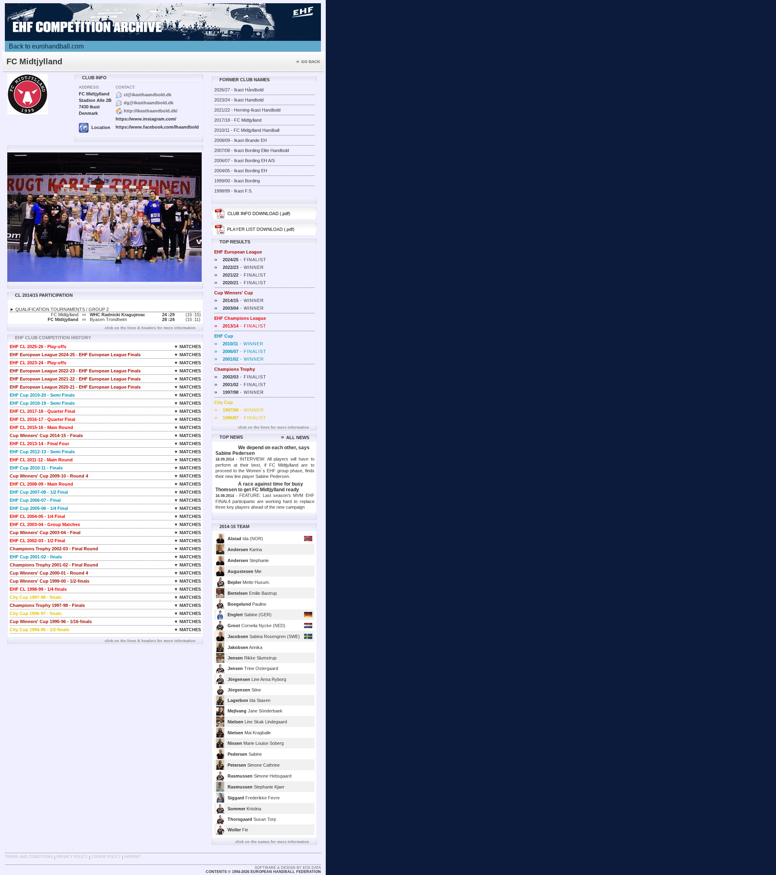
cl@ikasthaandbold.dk (147, 94)
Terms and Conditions (29, 857)
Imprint (132, 857)
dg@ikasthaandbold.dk (148, 102)
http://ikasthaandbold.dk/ (150, 110)
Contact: (125, 87)
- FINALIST (240, 259)
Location (100, 127)
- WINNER (239, 267)
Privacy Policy (72, 857)
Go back (308, 61)
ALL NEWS (295, 437)
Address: (89, 87)
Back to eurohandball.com (46, 46)
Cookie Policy (106, 857)
